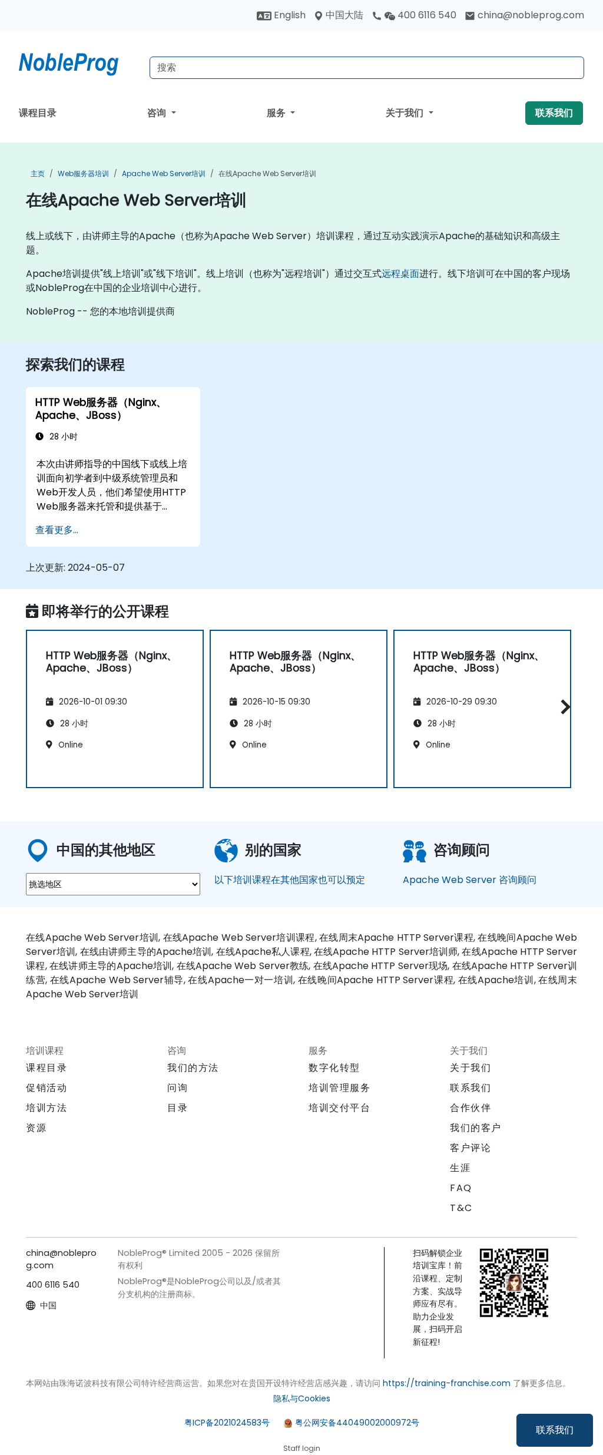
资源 (36, 1128)
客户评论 (470, 1148)
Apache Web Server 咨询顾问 (469, 880)
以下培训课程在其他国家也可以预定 (289, 880)
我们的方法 (193, 1067)
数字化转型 (334, 1067)
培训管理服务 (340, 1087)
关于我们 (406, 113)
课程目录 (38, 113)
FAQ (461, 1188)
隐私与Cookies (301, 1398)
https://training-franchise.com (447, 1383)
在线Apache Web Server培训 (267, 173)
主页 (38, 173)
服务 (277, 113)
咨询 (157, 113)
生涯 (460, 1168)
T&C (461, 1208)
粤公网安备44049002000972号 (357, 1422)
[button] (562, 707)
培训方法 (46, 1108)
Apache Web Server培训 (164, 173)
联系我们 (555, 1430)
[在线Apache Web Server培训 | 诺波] (79, 62)
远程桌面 (400, 273)
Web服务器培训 (83, 173)
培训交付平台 (340, 1108)
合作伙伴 (470, 1108)
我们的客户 (476, 1128)
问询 (177, 1088)
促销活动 (46, 1087)
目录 (177, 1108)
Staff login (301, 1448)
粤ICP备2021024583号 (227, 1422)
